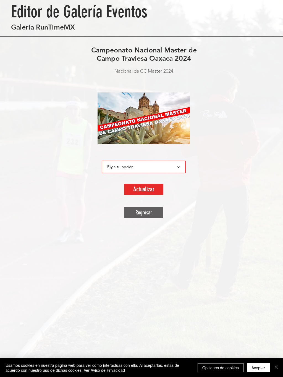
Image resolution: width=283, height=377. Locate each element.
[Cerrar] (276, 368)
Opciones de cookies (220, 367)
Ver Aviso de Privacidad (104, 370)
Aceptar (258, 367)
